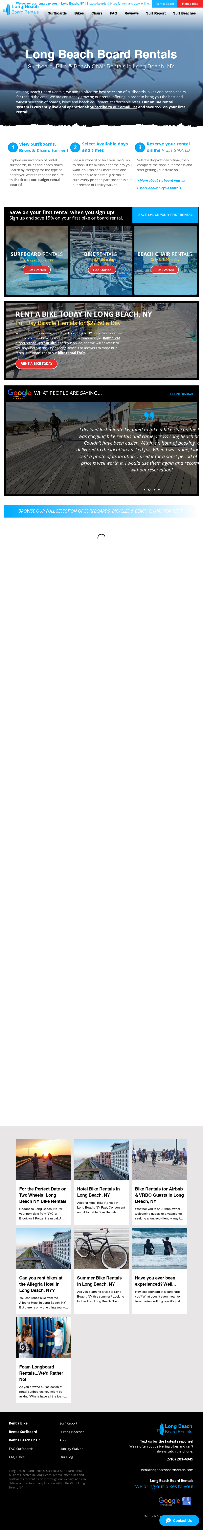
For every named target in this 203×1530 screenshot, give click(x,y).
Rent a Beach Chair (24, 1440)
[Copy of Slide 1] (149, 490)
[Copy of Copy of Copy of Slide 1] (159, 490)
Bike (61, 66)
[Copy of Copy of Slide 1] (154, 490)
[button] (113, 13)
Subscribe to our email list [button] (113, 107)
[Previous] (60, 449)
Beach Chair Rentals (99, 66)
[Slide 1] (144, 490)
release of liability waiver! (98, 184)
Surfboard (40, 66)
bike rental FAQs (71, 352)
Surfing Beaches (71, 1431)
